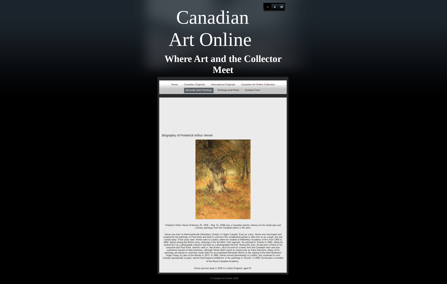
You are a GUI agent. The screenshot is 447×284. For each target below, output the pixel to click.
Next (274, 7)
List (281, 7)
